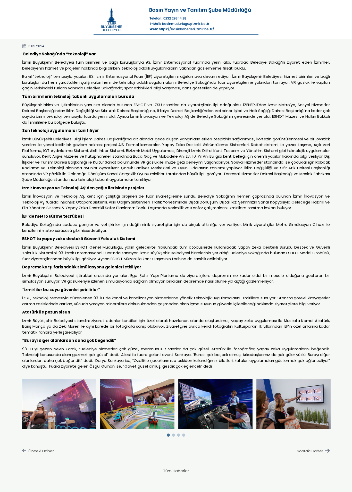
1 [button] (168, 434)
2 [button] (173, 434)
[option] (59, 404)
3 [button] (178, 434)
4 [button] (183, 434)
